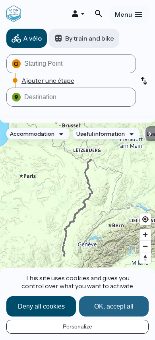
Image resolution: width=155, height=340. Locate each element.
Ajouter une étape (47, 80)
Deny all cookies (41, 306)
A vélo (32, 38)
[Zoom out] (145, 246)
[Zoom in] (145, 234)
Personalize (77, 326)
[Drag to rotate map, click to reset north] (145, 258)
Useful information (100, 133)
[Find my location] (145, 219)
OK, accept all (114, 306)
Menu (123, 14)
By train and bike (89, 38)
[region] (77, 208)
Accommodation (32, 133)
